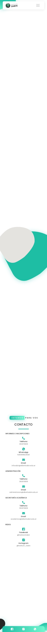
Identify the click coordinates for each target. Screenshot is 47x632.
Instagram (24, 543)
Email (23, 463)
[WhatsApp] (23, 449)
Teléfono (23, 441)
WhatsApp (23, 452)
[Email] (23, 459)
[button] (38, 5)
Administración (13, 471)
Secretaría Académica (16, 498)
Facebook (23, 532)
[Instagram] (23, 540)
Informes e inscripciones (17, 433)
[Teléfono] (23, 438)
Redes (8, 524)
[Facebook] (23, 529)
